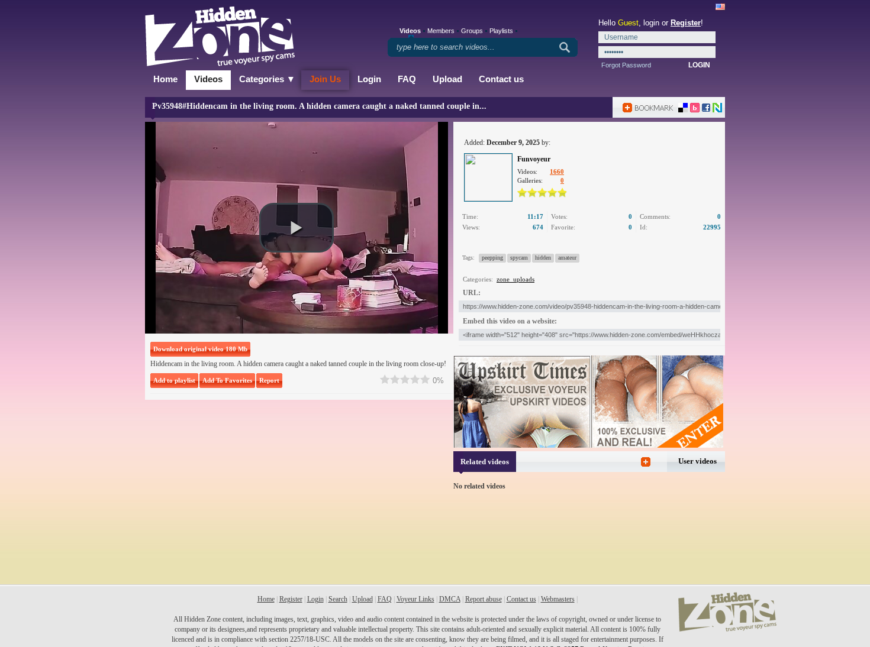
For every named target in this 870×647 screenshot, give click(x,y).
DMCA (449, 599)
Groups (472, 30)
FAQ (407, 79)
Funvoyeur (533, 159)
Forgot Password (626, 65)
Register (686, 22)
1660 (557, 171)
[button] (296, 228)
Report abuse (483, 599)
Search (337, 599)
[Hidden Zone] (727, 629)
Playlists (501, 30)
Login (369, 79)
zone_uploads (515, 279)
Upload (447, 79)
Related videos (484, 461)
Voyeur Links (415, 599)
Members (441, 30)
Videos (208, 79)
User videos (697, 461)
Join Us (325, 79)
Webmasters (558, 599)
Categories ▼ (267, 79)
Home (165, 79)
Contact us (501, 79)
